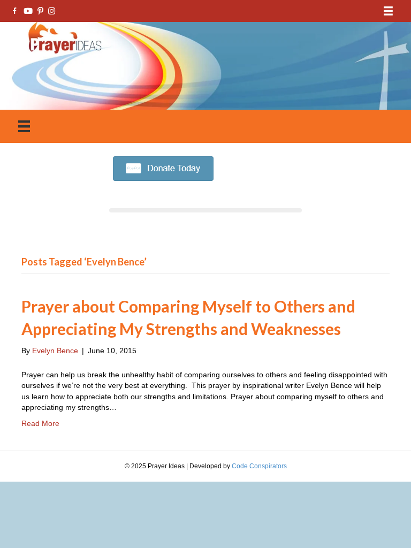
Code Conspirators (259, 466)
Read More (40, 423)
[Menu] (388, 11)
